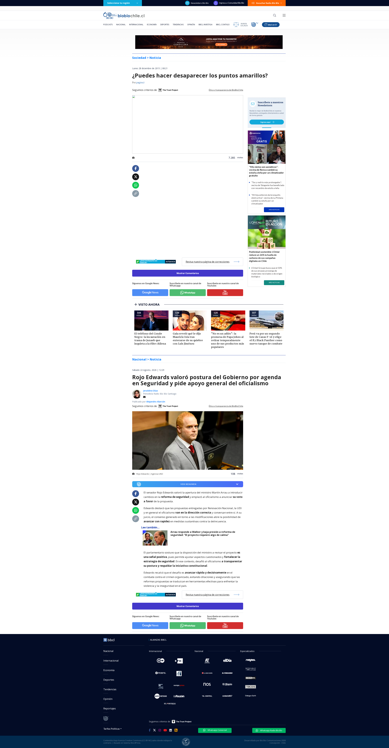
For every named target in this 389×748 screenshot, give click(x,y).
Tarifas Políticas (111, 728)
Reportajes (109, 708)
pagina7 (140, 82)
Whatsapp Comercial (217, 730)
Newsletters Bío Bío (200, 3)
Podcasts (108, 24)
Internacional (136, 24)
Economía (152, 24)
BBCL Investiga (205, 24)
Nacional (121, 24)
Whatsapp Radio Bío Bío (271, 730)
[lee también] (156, 538)
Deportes (164, 24)
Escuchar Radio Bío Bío (267, 3)
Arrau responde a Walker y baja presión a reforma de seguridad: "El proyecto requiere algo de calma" (202, 533)
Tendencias (178, 24)
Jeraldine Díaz (150, 390)
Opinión (191, 24)
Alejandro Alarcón (155, 401)
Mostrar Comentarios (188, 273)
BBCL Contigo (223, 24)
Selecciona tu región (118, 3)
